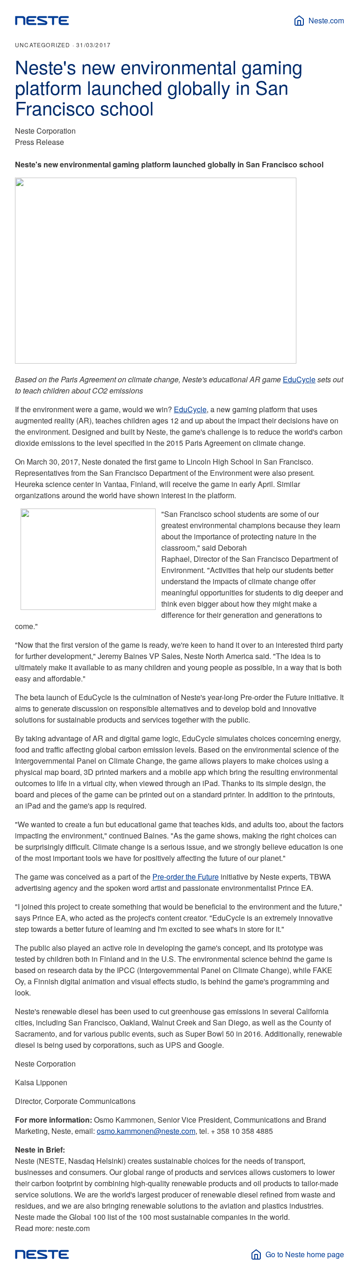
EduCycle (299, 379)
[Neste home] (42, 20)
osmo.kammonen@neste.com (146, 1130)
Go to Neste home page (305, 1254)
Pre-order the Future (185, 876)
